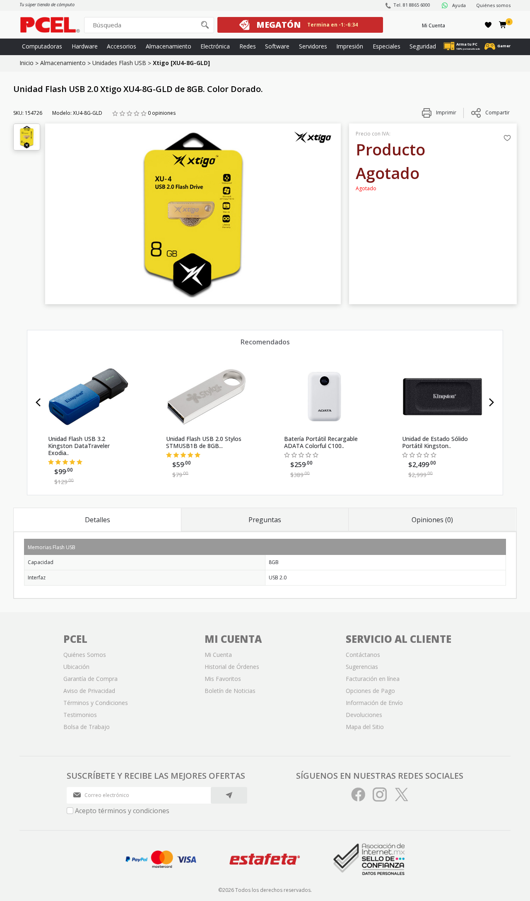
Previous (38, 402)
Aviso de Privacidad (89, 691)
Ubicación (76, 667)
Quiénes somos (493, 5)
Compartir (497, 112)
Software (277, 46)
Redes (247, 46)
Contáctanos (363, 655)
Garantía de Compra (90, 679)
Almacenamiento (168, 46)
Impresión (349, 46)
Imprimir (445, 112)
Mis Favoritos (223, 679)
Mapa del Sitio (365, 727)
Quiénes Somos (84, 655)
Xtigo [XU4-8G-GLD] (181, 63)
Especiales (386, 46)
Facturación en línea (373, 679)
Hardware (85, 46)
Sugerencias (362, 667)
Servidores (313, 46)
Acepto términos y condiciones (122, 810)
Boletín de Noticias (230, 691)
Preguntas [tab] (264, 519)
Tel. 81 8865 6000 (411, 5)
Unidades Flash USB (119, 63)
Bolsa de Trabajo (86, 727)
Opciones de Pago (370, 691)
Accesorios (121, 46)
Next (491, 402)
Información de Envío (374, 703)
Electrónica (215, 46)
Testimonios (80, 715)
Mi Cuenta (433, 25)
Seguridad (423, 46)
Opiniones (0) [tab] (432, 519)
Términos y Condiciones (95, 703)
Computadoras (42, 46)
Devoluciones (364, 715)
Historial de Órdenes (232, 667)
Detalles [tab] (97, 519)
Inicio (26, 63)
